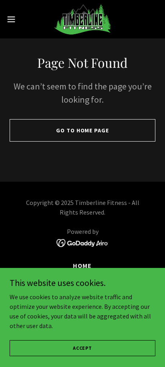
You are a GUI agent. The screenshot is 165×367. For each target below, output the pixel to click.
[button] (15, 19)
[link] (83, 19)
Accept (82, 348)
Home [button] (82, 266)
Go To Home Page (82, 130)
